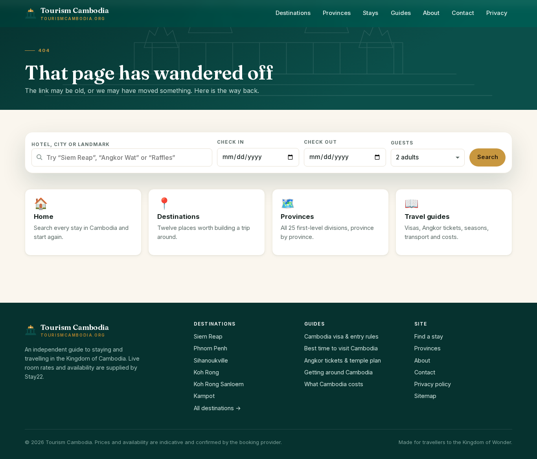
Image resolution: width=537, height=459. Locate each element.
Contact (463, 13)
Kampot (204, 395)
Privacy (496, 13)
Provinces (337, 13)
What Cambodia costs (333, 384)
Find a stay (428, 336)
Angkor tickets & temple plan (342, 360)
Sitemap (425, 395)
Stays (370, 13)
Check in (230, 142)
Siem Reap (208, 336)
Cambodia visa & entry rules (341, 336)
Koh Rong (206, 372)
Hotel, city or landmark (70, 144)
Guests (402, 143)
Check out (320, 142)
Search (487, 157)
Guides (401, 13)
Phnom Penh (210, 348)
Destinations (293, 13)
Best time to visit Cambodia (341, 348)
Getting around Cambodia (338, 372)
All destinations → (217, 408)
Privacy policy (432, 384)
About (431, 13)
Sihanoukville (211, 360)
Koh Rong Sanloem (219, 384)
